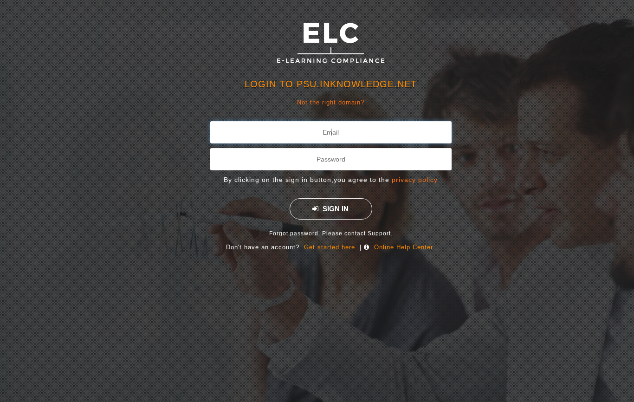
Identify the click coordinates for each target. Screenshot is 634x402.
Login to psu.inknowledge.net (331, 84)
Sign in (335, 209)
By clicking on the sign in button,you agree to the (331, 179)
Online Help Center (403, 247)
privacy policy (415, 179)
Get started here (329, 247)
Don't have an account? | (329, 247)
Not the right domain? (330, 102)
